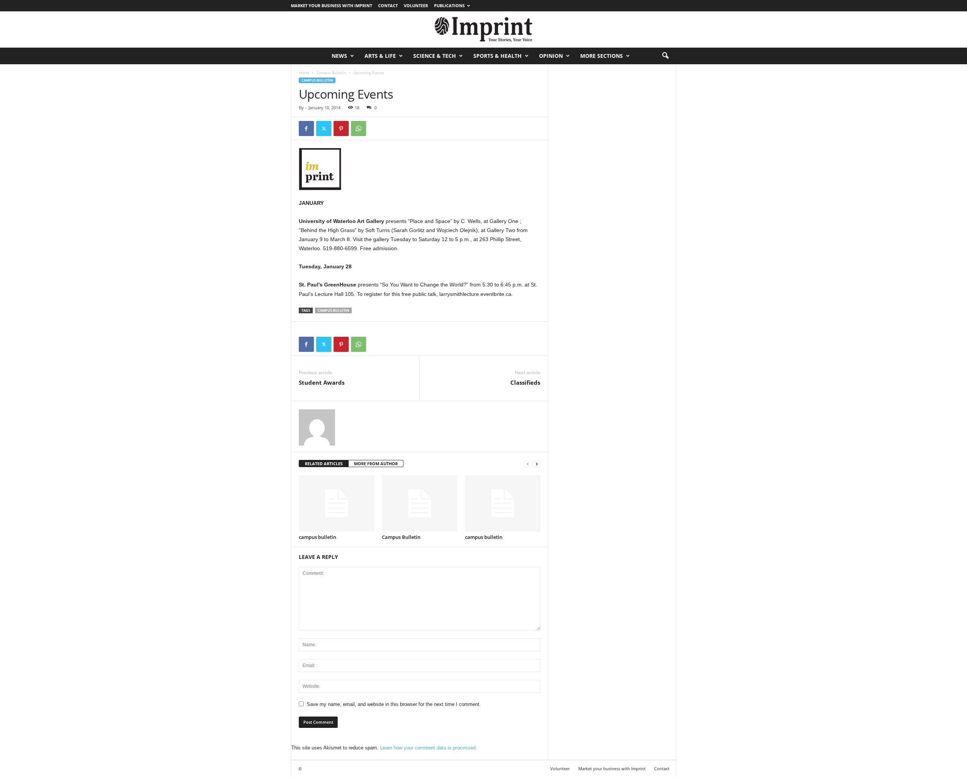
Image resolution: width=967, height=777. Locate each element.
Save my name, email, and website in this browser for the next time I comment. (394, 704)
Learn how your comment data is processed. (428, 748)
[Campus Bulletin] (419, 503)
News (339, 55)
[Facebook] (306, 128)
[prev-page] (527, 464)
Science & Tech (434, 55)
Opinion (551, 55)
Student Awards (321, 382)
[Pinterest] (341, 128)
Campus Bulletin (331, 72)
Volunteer (416, 5)
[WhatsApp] (358, 128)
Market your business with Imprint (331, 5)
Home (304, 72)
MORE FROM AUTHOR (376, 463)
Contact (388, 5)
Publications (449, 5)
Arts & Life (380, 55)
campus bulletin (317, 537)
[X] (323, 128)
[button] (665, 56)
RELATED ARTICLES (324, 463)
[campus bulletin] (336, 503)
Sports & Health (497, 55)
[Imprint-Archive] (483, 29)
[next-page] (537, 464)
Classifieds (525, 382)
